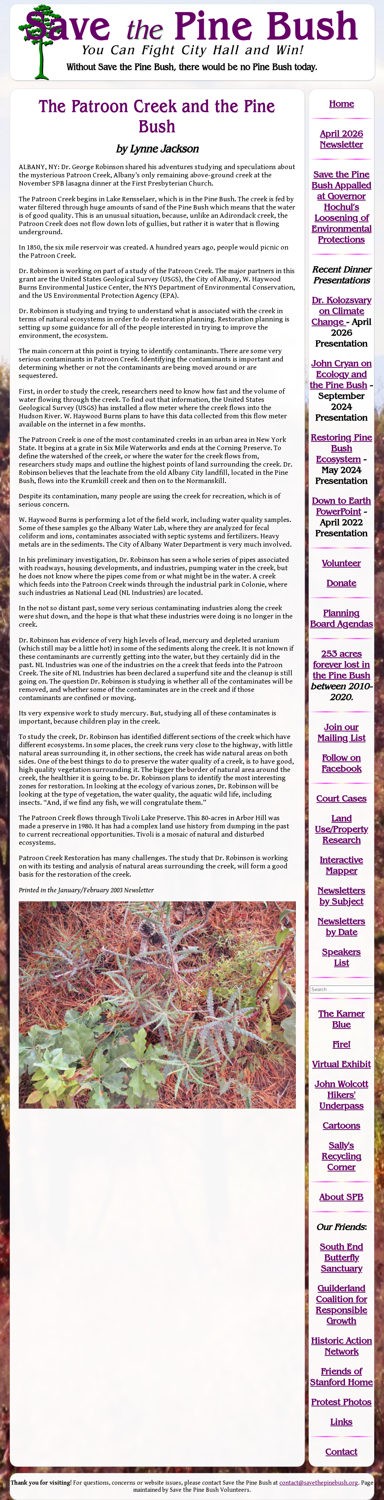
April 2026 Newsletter (341, 139)
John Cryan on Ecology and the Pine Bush (341, 374)
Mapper (341, 870)
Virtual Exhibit (341, 1063)
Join (333, 726)
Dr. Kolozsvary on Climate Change (341, 310)
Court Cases (341, 798)
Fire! (342, 1044)
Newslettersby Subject (341, 896)
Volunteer (341, 562)
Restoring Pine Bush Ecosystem (341, 448)
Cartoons (341, 1125)
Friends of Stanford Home (341, 1376)
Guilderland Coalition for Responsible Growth (341, 1304)
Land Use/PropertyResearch (341, 829)
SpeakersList (341, 957)
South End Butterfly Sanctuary (341, 1257)
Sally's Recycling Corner (342, 1156)
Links (341, 1421)
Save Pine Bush (192, 25)
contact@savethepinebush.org (318, 1483)
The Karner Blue (341, 1019)
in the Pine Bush (341, 670)
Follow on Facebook (342, 763)
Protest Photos (341, 1401)
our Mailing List (342, 732)
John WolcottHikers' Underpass (341, 1094)
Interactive (341, 859)
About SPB (341, 1196)
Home (341, 103)
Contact (341, 1451)
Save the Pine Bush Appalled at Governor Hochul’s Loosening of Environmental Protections (342, 207)
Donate (341, 582)
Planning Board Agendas (341, 618)
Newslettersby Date (341, 926)
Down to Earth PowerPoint (341, 506)
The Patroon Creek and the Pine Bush (157, 116)
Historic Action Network (341, 1346)
